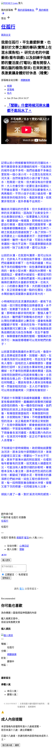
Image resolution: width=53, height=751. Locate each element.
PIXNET (13, 704)
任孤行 (8, 26)
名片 (9, 93)
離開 (17, 745)
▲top (3, 554)
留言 (26, 537)
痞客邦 (20, 537)
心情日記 (24, 546)
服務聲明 (32, 707)
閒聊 (21, 549)
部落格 (10, 89)
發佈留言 (6, 578)
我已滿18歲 (7, 745)
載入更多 (6, 560)
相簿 (9, 86)
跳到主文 (6, 35)
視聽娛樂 (25, 80)
